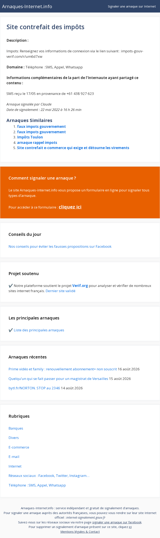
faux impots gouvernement (41, 126)
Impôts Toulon (30, 137)
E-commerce (19, 447)
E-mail (14, 456)
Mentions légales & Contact (80, 531)
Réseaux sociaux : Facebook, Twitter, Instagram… (49, 475)
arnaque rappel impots (37, 142)
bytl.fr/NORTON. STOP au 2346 (34, 388)
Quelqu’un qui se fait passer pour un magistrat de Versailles (58, 378)
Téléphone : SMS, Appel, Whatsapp (37, 485)
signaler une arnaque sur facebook (116, 522)
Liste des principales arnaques (39, 330)
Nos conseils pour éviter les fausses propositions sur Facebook (60, 246)
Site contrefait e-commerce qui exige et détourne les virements (73, 147)
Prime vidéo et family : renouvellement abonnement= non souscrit (63, 369)
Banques (16, 428)
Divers (14, 437)
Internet (15, 466)
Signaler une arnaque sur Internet (132, 6)
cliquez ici (70, 207)
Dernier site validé (60, 290)
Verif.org (80, 285)
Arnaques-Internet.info (27, 6)
